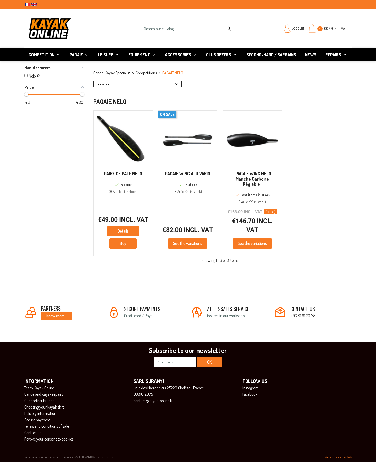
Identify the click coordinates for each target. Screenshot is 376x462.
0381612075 (143, 394)
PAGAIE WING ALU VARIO (187, 174)
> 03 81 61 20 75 (302, 315)
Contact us (32, 432)
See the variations (187, 243)
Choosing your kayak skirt (44, 407)
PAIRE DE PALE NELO (123, 174)
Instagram (250, 387)
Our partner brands (39, 400)
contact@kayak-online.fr (153, 400)
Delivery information (40, 413)
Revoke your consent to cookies (48, 439)
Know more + (56, 315)
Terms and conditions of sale (46, 426)
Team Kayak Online (39, 387)
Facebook (249, 394)
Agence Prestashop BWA (338, 457)
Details (123, 231)
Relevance (102, 84)
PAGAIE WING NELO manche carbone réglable (253, 179)
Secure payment (37, 419)
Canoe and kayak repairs (43, 394)
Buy (123, 243)
